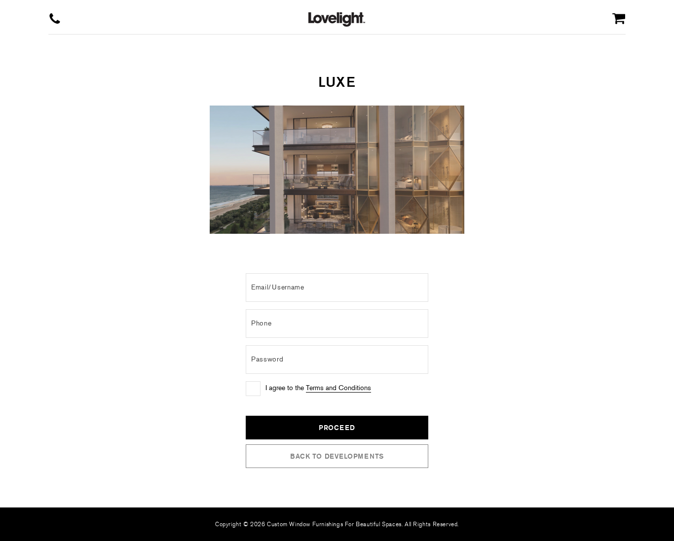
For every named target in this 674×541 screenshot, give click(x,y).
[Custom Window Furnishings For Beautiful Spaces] (336, 19)
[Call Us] (54, 19)
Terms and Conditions (338, 388)
